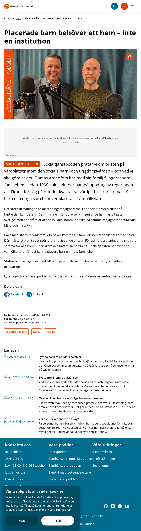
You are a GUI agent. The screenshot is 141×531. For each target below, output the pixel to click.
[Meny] (133, 6)
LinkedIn (39, 294)
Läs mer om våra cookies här (52, 510)
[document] (41, 507)
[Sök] (114, 6)
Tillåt (57, 521)
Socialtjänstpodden (22, 164)
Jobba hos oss (15, 472)
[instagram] (113, 506)
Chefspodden (58, 452)
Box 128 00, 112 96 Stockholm (26, 465)
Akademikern (102, 452)
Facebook (17, 294)
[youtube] (127, 506)
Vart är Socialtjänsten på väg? (59, 419)
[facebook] (106, 506)
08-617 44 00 (14, 459)
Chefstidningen (103, 459)
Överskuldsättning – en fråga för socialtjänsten (71, 398)
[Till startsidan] (25, 6)
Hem (18, 18)
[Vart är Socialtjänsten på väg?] (19, 424)
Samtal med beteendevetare (70, 472)
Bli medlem (13, 452)
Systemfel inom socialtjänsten (59, 377)
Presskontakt (15, 479)
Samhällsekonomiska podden (70, 459)
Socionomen (101, 465)
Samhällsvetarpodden (65, 465)
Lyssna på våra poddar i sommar (60, 357)
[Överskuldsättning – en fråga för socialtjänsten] (19, 403)
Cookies (97, 516)
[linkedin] (120, 506)
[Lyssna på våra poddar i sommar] (19, 362)
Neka (22, 521)
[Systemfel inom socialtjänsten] (19, 382)
